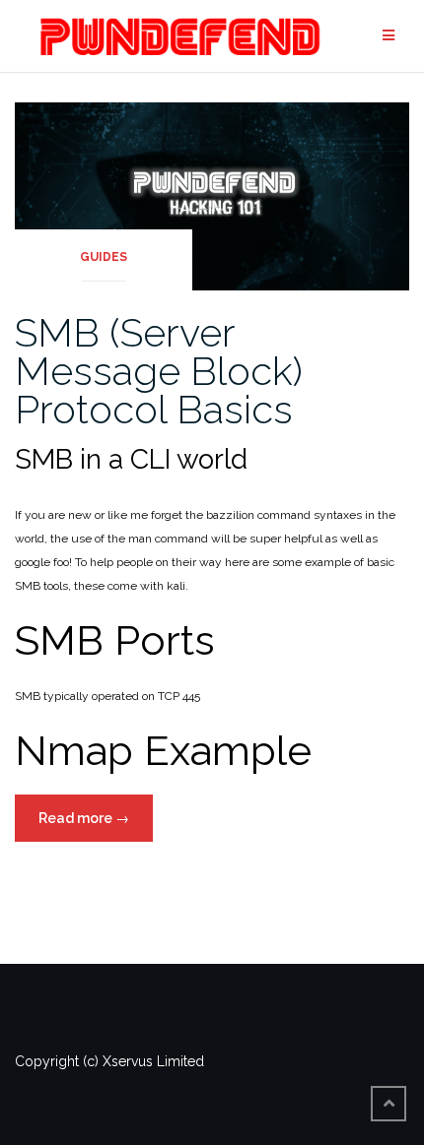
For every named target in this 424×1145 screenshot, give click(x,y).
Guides (103, 257)
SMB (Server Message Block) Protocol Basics (159, 370)
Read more (95, 825)
